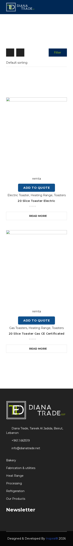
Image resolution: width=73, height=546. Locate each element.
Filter (57, 52)
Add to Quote (36, 188)
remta (36, 178)
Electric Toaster (18, 195)
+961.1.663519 (21, 440)
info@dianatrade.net (26, 448)
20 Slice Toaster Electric (36, 201)
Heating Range (35, 31)
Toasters (60, 195)
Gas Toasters (18, 328)
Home (16, 31)
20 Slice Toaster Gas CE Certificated (36, 333)
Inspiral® (52, 538)
